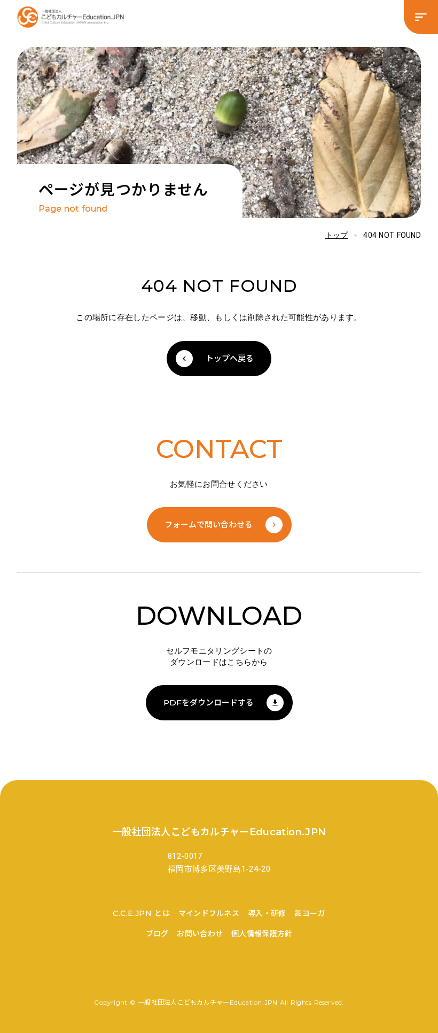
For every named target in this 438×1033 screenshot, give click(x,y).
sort (420, 17)
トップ (336, 235)
